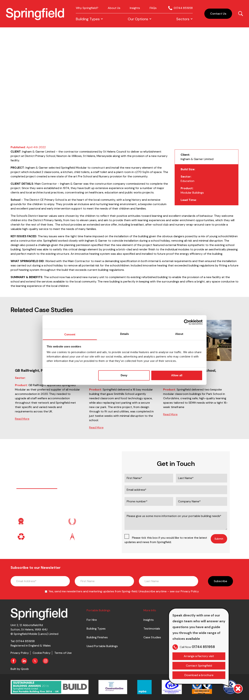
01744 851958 (183, 8)
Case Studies (152, 637)
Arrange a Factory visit (199, 656)
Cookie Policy (41, 653)
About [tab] (179, 333)
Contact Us (218, 14)
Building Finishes (97, 637)
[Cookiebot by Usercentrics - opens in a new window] (187, 322)
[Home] (35, 14)
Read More (22, 419)
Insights (135, 8)
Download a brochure (198, 675)
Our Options (138, 19)
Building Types (88, 19)
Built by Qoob (20, 669)
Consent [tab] (69, 334)
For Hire (92, 620)
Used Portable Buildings (102, 646)
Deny (124, 375)
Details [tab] (124, 333)
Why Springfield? (87, 8)
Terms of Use (63, 653)
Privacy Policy (190, 591)
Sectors (182, 19)
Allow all (176, 375)
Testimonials (151, 628)
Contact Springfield (199, 666)
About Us (114, 8)
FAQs (153, 8)
